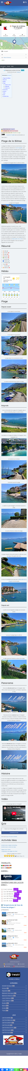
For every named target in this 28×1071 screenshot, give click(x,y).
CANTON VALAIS (6, 1030)
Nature (4, 1005)
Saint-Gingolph (19, 147)
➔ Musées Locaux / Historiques (14, 923)
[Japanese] (3, 868)
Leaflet (25, 48)
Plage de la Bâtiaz (6, 78)
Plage (3, 83)
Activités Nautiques (7, 986)
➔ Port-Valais (9, 939)
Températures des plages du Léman (9, 851)
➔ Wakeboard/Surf (18, 930)
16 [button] (22, 21)
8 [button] (13, 21)
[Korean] (5, 868)
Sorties (4, 1008)
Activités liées (5, 96)
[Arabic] (2, 865)
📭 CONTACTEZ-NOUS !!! (14, 961)
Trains (3, 1010)
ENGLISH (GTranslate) (20, 966)
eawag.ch (19, 72)
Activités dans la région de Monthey (9, 845)
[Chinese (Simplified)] (3, 865)
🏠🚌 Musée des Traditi (12, 920)
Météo (4, 81)
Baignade (6, 86)
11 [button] (16, 21)
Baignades (4, 991)
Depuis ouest (7, 84)
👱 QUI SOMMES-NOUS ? (9, 964)
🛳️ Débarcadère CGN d (12, 912)
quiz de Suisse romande (12, 836)
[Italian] (2, 868)
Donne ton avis (22, 35)
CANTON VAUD (6, 1032)
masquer (9, 75)
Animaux (4, 988)
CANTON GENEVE (6, 1022)
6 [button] (11, 21)
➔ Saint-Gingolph (10, 915)
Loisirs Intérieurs (6, 1000)
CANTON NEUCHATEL (7, 1027)
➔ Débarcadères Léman (19, 914)
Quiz (3, 94)
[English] (7, 865)
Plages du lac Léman (5, 849)
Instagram (12, 129)
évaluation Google (16, 132)
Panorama (5, 89)
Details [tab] (8, 66)
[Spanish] (9, 868)
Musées (4, 1003)
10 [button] (15, 21)
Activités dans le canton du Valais (8, 847)
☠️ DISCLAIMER (21, 964)
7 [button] (12, 21)
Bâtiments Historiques (7, 993)
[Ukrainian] (10, 868)
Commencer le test (14, 832)
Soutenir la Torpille (10, 135)
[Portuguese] (7, 868)
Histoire (4, 91)
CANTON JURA (6, 1025)
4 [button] (9, 21)
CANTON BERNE (6, 1018)
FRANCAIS (7, 966)
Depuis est (6, 88)
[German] (10, 865)
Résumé (4, 79)
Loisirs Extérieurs (6, 998)
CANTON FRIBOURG (7, 1020)
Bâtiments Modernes (7, 995)
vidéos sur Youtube (14, 131)
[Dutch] (5, 865)
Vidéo (3, 93)
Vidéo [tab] (12, 66)
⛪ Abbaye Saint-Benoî (12, 936)
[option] (14, 16)
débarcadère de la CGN (17, 238)
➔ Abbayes (16, 937)
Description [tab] (3, 66)
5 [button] (10, 21)
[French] (9, 865)
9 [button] (14, 21)
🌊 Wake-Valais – (11, 928)
